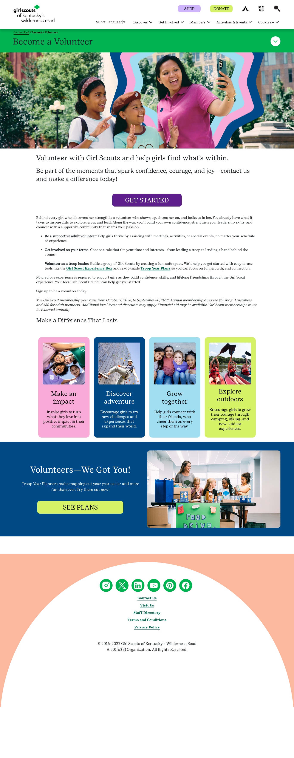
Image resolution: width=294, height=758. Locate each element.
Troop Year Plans (155, 268)
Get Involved (21, 32)
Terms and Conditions (147, 620)
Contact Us (147, 598)
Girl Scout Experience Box (89, 268)
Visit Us (147, 605)
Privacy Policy (147, 627)
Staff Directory (147, 613)
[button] (245, 11)
